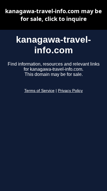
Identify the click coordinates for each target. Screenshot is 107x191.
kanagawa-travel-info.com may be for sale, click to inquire (53, 15)
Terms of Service (39, 90)
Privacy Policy (70, 90)
